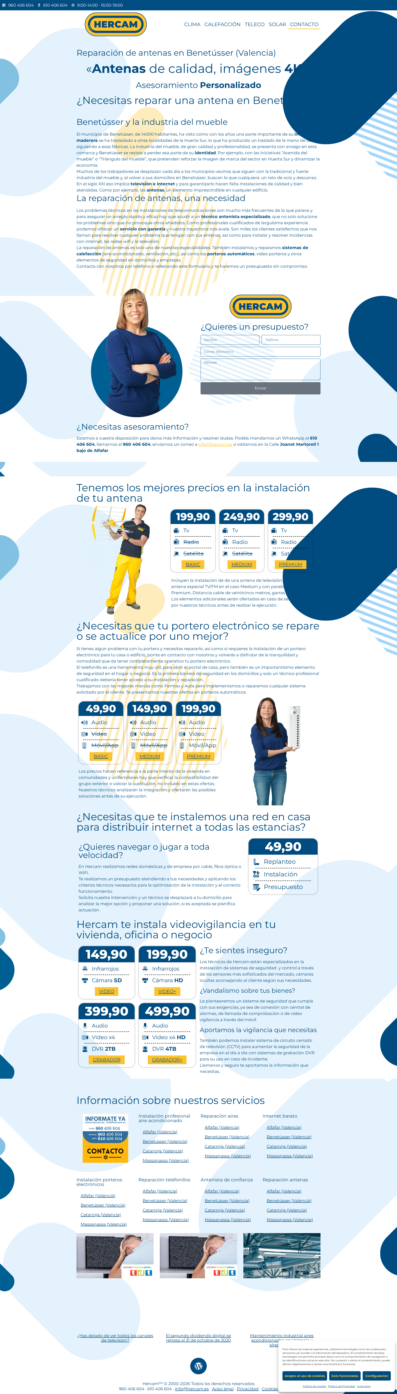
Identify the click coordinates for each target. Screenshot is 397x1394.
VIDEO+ (167, 991)
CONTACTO (304, 24)
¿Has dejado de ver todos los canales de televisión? (115, 1338)
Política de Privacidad (341, 1386)
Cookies (270, 1388)
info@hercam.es (215, 444)
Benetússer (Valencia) (165, 1141)
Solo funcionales (344, 1376)
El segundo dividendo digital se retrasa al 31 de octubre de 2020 (198, 1338)
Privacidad (248, 1388)
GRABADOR (107, 1060)
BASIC (193, 564)
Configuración (376, 1376)
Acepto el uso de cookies (305, 1376)
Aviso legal (363, 1386)
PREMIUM (290, 564)
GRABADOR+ (167, 1060)
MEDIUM (242, 564)
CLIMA (192, 24)
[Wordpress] (198, 1366)
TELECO (255, 24)
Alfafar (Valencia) (160, 1131)
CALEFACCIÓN (222, 24)
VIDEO (106, 991)
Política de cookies (314, 1386)
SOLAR (277, 24)
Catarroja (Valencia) (163, 1150)
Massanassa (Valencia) (166, 1160)
